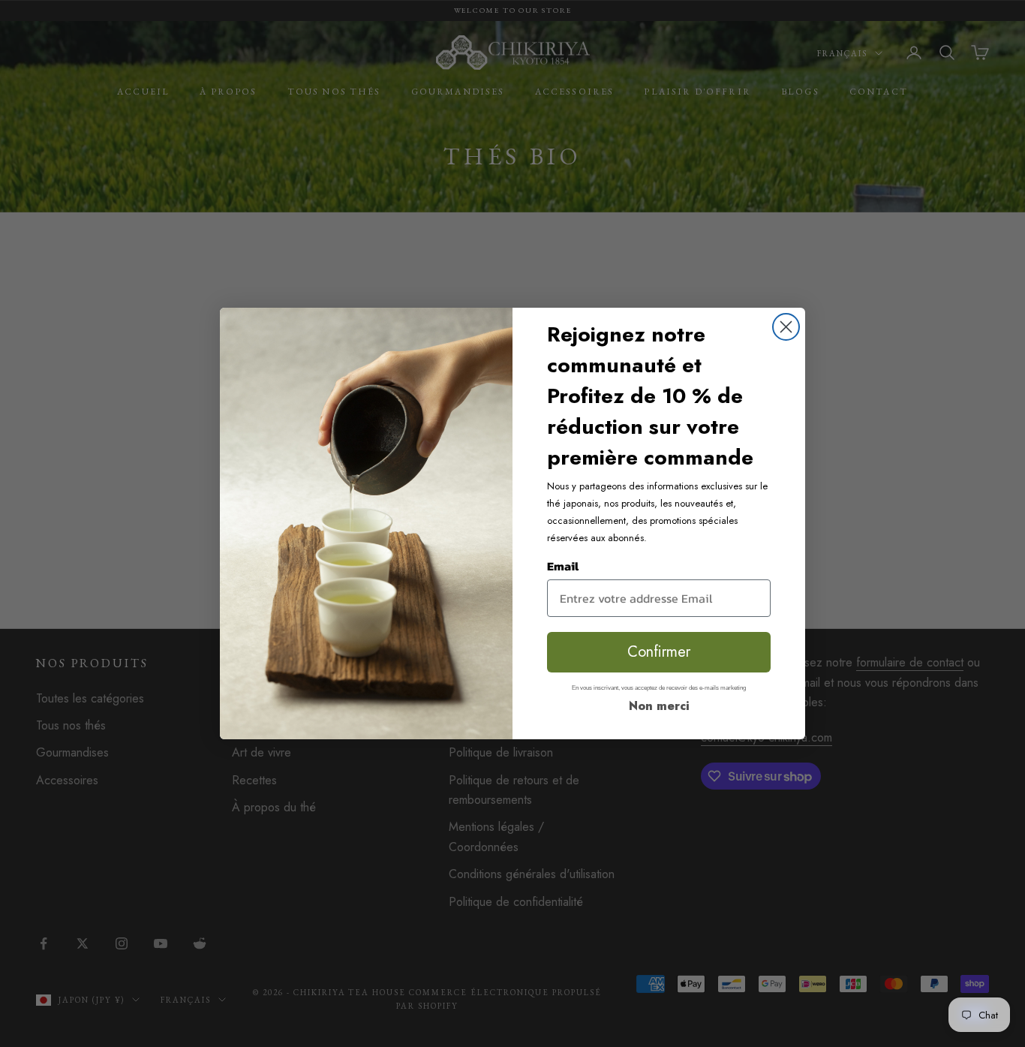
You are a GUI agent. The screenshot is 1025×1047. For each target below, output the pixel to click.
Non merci (659, 706)
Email (563, 566)
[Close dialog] (786, 327)
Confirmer (658, 652)
